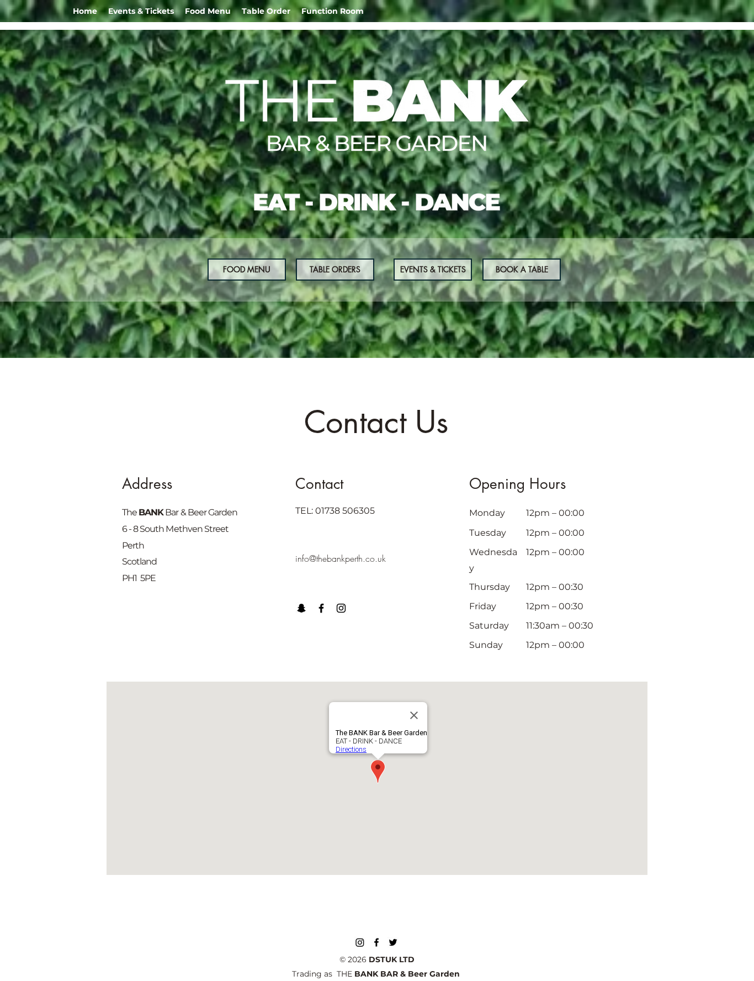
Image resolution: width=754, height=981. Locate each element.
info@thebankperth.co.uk (340, 558)
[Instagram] (341, 608)
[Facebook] (321, 608)
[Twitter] (393, 942)
